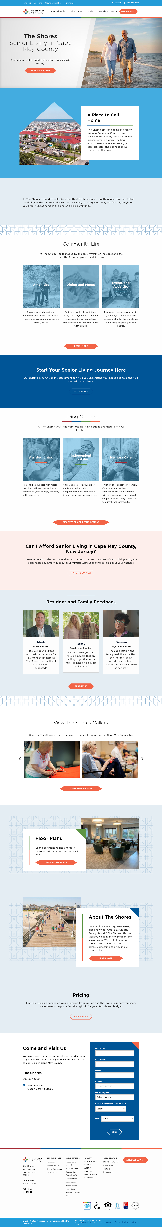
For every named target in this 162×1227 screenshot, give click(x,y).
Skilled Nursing (71, 1179)
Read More (81, 686)
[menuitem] (58, 11)
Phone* (98, 1082)
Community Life (54, 1158)
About (87, 1168)
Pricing (87, 1165)
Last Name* (100, 1060)
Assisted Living (72, 1168)
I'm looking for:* (102, 1093)
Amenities (51, 1162)
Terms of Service (104, 1222)
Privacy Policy (87, 1222)
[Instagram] (27, 1192)
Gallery (88, 1158)
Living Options (72, 1158)
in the (98, 1119)
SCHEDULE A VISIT (128, 12)
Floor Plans (90, 1161)
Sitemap (135, 1222)
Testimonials (52, 1172)
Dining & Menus (53, 1165)
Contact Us (117, 3)
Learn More (106, 958)
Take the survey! (81, 573)
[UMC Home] (33, 12)
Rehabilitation (71, 1186)
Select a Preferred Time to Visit (110, 1104)
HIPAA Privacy (109, 1165)
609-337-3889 (133, 3)
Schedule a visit (40, 71)
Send (114, 1132)
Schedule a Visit (135, 1160)
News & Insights (91, 1175)
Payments (88, 1178)
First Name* (100, 1049)
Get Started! (81, 391)
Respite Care (71, 1182)
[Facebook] (24, 1192)
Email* (98, 1071)
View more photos (81, 788)
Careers (88, 1171)
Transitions (70, 1189)
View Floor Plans (56, 862)
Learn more (81, 346)
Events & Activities (54, 1169)
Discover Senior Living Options (81, 522)
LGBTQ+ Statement (111, 1162)
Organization (110, 1158)
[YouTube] (31, 1192)
